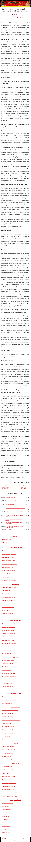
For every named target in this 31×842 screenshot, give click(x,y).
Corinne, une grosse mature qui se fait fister (14, 516)
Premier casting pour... (7, 683)
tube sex (15, 14)
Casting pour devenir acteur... (9, 700)
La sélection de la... (6, 590)
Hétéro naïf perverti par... (8, 779)
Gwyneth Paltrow (6, 809)
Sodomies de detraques (7, 613)
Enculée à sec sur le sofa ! (8, 640)
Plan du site (4, 542)
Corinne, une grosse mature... (9, 783)
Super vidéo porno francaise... (9, 633)
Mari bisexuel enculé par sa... (9, 786)
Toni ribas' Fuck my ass (7, 716)
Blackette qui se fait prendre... (9, 689)
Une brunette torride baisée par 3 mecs (15, 508)
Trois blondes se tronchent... (8, 729)
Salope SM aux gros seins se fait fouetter (13, 530)
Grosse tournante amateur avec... (10, 710)
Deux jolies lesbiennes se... (8, 573)
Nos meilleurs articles (7, 539)
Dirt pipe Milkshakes (6, 670)
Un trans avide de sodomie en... (9, 643)
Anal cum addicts (6, 646)
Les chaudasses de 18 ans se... (9, 769)
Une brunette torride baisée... (9, 776)
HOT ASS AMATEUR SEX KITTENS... (11, 720)
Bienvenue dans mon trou (8, 607)
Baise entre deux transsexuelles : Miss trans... (15, 17)
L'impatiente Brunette (7, 650)
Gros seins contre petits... (8, 567)
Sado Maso (14, 16)
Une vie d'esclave (10, 504)
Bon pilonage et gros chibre (8, 673)
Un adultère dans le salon (8, 713)
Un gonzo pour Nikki (7, 653)
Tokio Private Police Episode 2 (9, 749)
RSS (15, 840)
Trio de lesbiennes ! (6, 723)
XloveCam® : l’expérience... (8, 746)
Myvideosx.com (8, 838)
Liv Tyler (4, 822)
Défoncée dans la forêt (7, 753)
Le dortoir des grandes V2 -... (9, 759)
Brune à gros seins (6, 756)
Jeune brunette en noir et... (8, 616)
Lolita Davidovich (6, 826)
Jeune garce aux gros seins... (9, 554)
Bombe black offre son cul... (8, 630)
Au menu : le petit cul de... (8, 660)
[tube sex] (15, 3)
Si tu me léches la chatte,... (8, 557)
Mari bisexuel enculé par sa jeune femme (13, 519)
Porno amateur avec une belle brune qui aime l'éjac (15, 527)
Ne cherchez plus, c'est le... (8, 550)
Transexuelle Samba (10, 497)
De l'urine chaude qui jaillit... (8, 789)
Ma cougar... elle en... (7, 696)
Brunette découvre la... (7, 739)
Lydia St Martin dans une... (8, 726)
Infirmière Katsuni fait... (7, 803)
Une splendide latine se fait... (9, 560)
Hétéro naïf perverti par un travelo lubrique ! (14, 512)
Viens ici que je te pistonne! (8, 627)
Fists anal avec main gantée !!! (5, 488)
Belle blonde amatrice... (7, 577)
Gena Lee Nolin (5, 806)
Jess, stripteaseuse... (7, 703)
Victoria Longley (5, 832)
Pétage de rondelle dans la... (9, 570)
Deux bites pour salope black (9, 676)
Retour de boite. (6, 593)
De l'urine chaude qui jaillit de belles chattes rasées (13, 523)
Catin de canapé (6, 736)
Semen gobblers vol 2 (7, 610)
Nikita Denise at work (7, 636)
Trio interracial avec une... (8, 686)
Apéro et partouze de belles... (9, 600)
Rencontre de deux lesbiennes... (9, 580)
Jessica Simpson (6, 816)
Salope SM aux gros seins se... (9, 796)
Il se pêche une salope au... (8, 603)
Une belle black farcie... (7, 666)
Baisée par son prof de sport (8, 597)
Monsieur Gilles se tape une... (9, 680)
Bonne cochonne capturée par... (9, 564)
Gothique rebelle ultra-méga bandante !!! (24, 488)
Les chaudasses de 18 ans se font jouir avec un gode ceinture (15, 501)
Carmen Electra (5, 813)
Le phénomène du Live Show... (9, 587)
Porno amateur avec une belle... (9, 792)
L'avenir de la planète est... (8, 663)
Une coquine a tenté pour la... (9, 623)
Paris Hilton (4, 829)
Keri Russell (5, 819)
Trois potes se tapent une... (8, 733)
